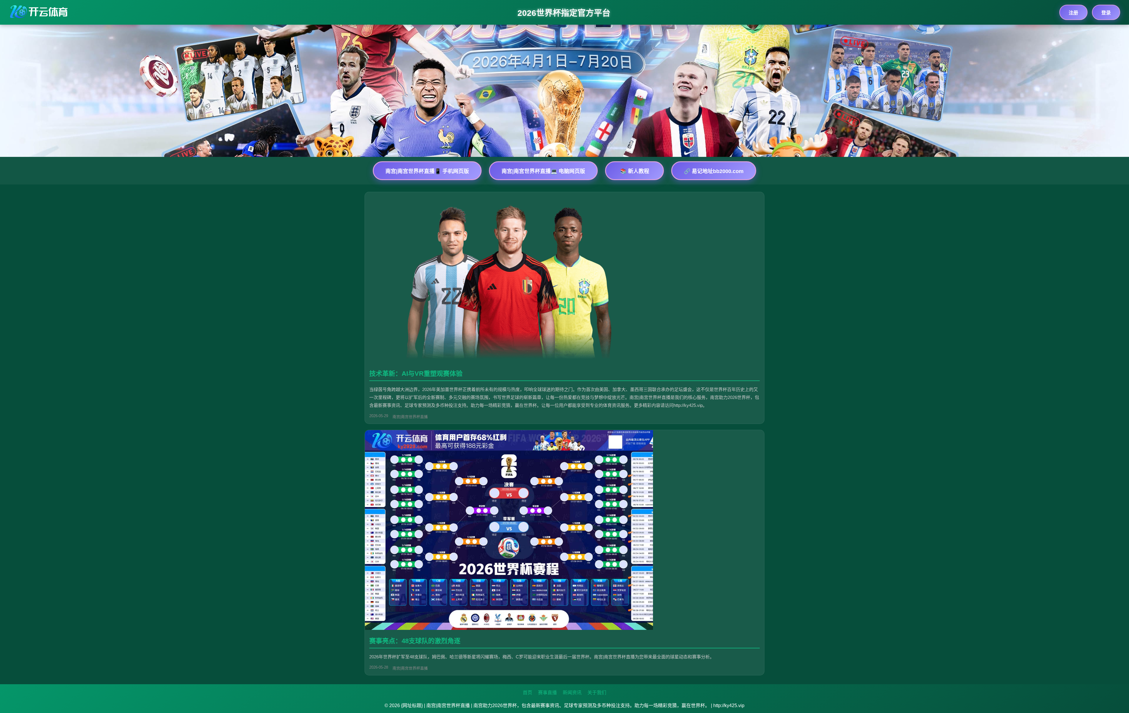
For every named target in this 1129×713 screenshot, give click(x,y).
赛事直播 (547, 692)
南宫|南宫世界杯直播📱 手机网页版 (427, 171)
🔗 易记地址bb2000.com (714, 171)
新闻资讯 (572, 692)
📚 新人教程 (634, 171)
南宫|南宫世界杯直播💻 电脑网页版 (543, 171)
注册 (1073, 12)
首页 (527, 692)
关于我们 (596, 692)
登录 (1106, 12)
